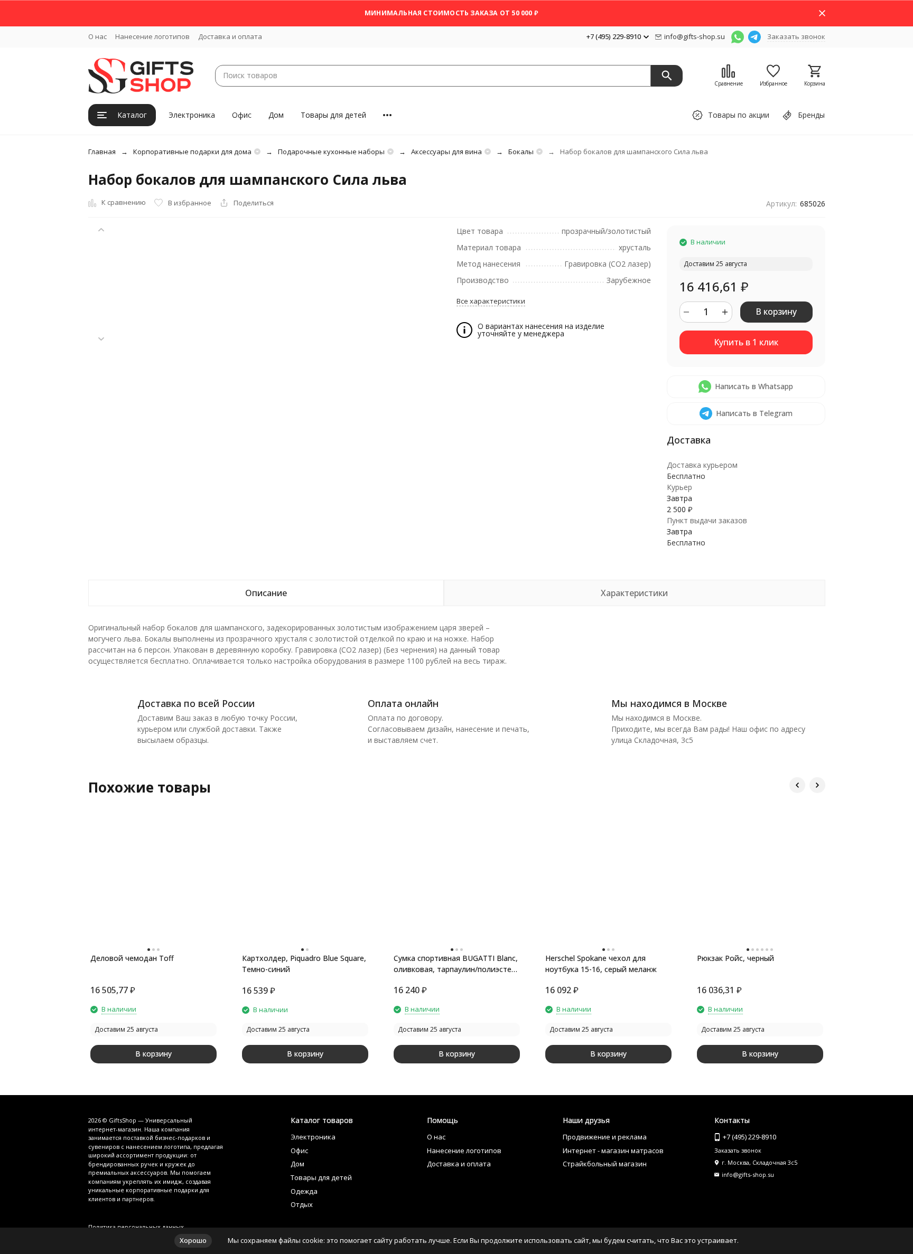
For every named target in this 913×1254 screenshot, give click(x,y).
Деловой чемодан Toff (132, 958)
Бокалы (521, 151)
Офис (241, 115)
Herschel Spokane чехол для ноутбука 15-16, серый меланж (601, 963)
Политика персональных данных (136, 1227)
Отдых (302, 1204)
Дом (276, 115)
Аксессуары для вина (446, 151)
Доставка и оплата (230, 36)
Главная (102, 151)
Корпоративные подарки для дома (192, 151)
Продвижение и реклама (605, 1137)
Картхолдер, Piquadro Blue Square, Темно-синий (304, 963)
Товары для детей (333, 115)
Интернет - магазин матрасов (613, 1150)
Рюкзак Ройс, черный (735, 958)
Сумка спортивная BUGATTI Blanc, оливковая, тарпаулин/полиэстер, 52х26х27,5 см (456, 964)
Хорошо (193, 1240)
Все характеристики (490, 301)
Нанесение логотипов (152, 36)
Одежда (304, 1191)
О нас (97, 36)
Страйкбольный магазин (605, 1163)
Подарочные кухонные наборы (331, 151)
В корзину (776, 311)
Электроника (192, 115)
